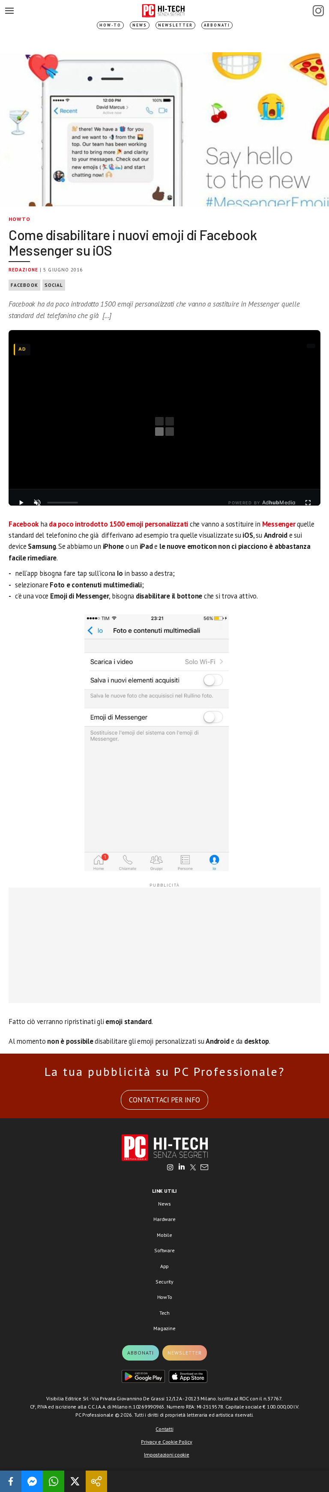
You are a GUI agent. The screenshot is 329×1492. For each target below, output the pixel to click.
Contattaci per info (164, 1100)
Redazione (23, 270)
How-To (110, 25)
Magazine (164, 1328)
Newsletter (175, 25)
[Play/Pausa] (21, 502)
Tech (164, 1313)
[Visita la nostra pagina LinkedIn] (181, 1168)
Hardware (164, 1219)
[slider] (62, 502)
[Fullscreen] (308, 502)
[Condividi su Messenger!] (32, 1481)
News (139, 25)
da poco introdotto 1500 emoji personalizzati (118, 524)
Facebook (24, 285)
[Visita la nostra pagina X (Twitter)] (193, 1168)
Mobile (164, 1235)
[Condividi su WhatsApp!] (53, 1481)
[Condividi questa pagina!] (96, 1481)
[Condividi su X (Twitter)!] (75, 1481)
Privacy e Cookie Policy (166, 1441)
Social (54, 285)
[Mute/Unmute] (37, 502)
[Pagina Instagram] (318, 10)
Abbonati (217, 25)
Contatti (164, 1429)
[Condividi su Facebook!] (10, 1481)
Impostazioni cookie (166, 1454)
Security (164, 1281)
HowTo (19, 219)
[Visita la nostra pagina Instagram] (170, 1168)
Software (164, 1250)
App (164, 1266)
